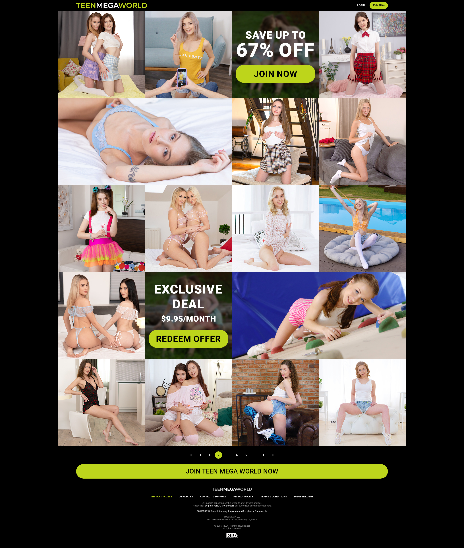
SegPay (208, 505)
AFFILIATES (186, 496)
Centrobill (229, 505)
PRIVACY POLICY (243, 496)
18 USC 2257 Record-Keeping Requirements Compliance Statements (232, 511)
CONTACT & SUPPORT (213, 496)
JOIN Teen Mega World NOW (232, 471)
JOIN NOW (378, 5)
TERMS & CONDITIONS (273, 496)
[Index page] (111, 5)
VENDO (217, 505)
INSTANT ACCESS (161, 496)
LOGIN (361, 5)
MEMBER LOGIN (303, 496)
